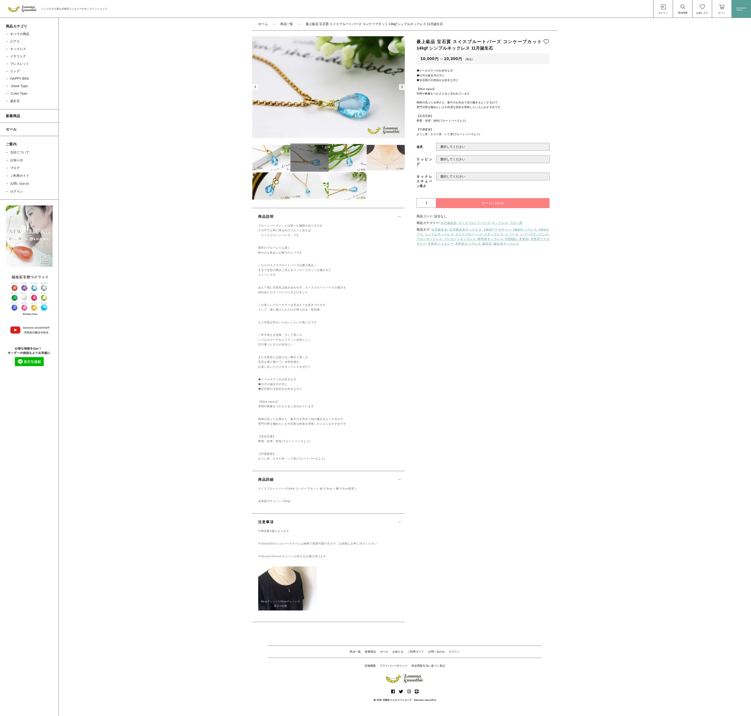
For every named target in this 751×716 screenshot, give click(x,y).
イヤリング (18, 56)
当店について (19, 152)
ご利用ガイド (415, 651)
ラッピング (424, 162)
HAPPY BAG (19, 78)
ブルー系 (515, 223)
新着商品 (370, 651)
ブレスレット (19, 63)
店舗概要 (370, 665)
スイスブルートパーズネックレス (479, 234)
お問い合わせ (436, 651)
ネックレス (500, 223)
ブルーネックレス (429, 239)
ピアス (15, 41)
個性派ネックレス (490, 239)
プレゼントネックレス (460, 239)
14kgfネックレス (525, 229)
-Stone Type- (19, 86)
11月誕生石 (449, 223)
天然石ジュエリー (440, 243)
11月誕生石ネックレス (465, 229)
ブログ (15, 168)
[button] (255, 87)
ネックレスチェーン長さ (424, 181)
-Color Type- (19, 93)
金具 (420, 146)
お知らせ (397, 651)
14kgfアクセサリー (497, 229)
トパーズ (511, 234)
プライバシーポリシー (394, 665)
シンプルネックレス (439, 234)
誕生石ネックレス (506, 243)
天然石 (524, 239)
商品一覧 (355, 651)
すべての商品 (19, 34)
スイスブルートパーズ (474, 223)
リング (15, 71)
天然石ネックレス (468, 243)
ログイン (454, 651)
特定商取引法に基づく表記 (428, 665)
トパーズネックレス (534, 234)
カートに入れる (493, 203)
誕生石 (487, 243)
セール (384, 651)
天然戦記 (511, 239)
